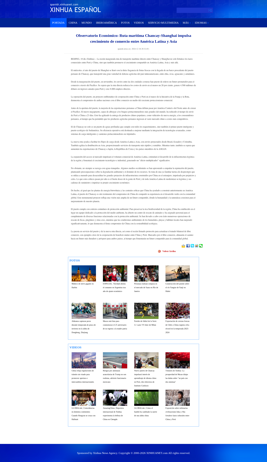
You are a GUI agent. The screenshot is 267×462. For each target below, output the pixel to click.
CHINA (73, 22)
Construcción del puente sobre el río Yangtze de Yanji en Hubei (177, 287)
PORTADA (58, 22)
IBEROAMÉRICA (106, 22)
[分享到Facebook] (188, 245)
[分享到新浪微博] (197, 245)
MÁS (186, 22)
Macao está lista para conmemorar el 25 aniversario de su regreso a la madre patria (115, 325)
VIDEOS (139, 22)
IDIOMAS (201, 22)
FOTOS (125, 22)
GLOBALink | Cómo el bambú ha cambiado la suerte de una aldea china (145, 412)
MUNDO (86, 22)
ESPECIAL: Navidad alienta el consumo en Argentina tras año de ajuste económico (114, 287)
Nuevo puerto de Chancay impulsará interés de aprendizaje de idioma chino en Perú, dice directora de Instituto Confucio (145, 378)
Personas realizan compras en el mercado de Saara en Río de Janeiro (146, 287)
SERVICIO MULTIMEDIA (163, 22)
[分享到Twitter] (192, 245)
